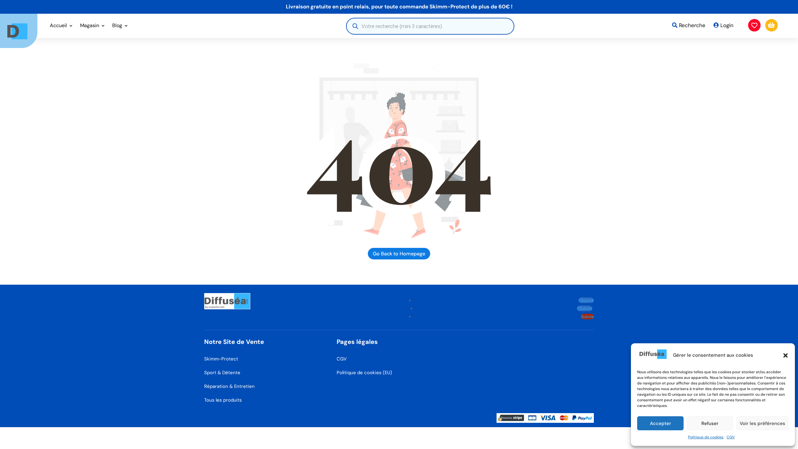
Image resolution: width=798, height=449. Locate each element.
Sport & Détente (222, 372)
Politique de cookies (705, 437)
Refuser (710, 423)
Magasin (89, 26)
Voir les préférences (762, 423)
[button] (785, 355)
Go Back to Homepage (399, 253)
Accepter (660, 423)
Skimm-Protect (221, 359)
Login (726, 25)
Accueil (58, 26)
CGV (731, 437)
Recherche (692, 25)
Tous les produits (223, 400)
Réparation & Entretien (229, 386)
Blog (117, 26)
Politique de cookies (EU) (364, 372)
